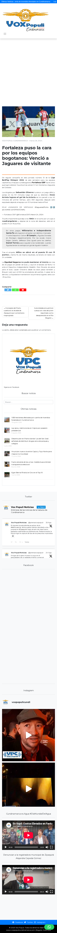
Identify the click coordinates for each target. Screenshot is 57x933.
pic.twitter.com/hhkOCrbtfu (13, 210)
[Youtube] (22, 290)
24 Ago (49, 553)
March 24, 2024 (37, 215)
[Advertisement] (28, 70)
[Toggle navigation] (5, 34)
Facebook (19, 922)
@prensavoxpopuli (35, 522)
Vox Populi (20, 928)
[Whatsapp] (15, 290)
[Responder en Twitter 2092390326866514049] (12, 542)
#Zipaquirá (23, 529)
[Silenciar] (47, 847)
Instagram (41, 922)
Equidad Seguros (13, 262)
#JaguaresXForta (41, 207)
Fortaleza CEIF (38, 182)
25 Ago (48, 522)
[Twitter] (7, 290)
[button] (49, 927)
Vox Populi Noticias (19, 523)
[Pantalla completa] (51, 847)
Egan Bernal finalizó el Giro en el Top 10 (27, 472)
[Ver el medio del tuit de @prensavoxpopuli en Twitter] (12, 536)
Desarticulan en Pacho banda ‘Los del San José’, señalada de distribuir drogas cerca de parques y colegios (30, 441)
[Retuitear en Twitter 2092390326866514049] (16, 542)
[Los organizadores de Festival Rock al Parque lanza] (28, 789)
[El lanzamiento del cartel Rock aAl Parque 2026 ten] (28, 735)
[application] (28, 835)
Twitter (30, 922)
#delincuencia (16, 527)
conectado (23, 330)
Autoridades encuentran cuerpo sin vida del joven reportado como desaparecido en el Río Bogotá (43, 313)
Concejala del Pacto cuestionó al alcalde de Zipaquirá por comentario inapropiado (14, 311)
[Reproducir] (5, 847)
